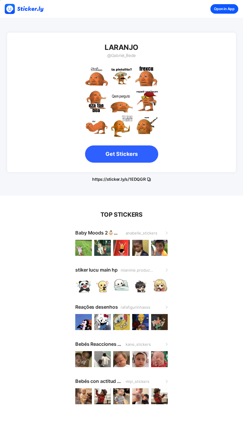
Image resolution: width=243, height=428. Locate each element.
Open (224, 9)
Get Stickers (121, 154)
